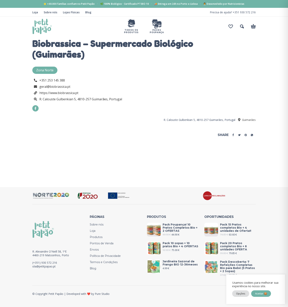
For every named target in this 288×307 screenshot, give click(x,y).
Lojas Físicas (71, 12)
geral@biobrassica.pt (54, 86)
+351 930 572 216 (244, 12)
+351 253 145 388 (52, 80)
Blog (88, 12)
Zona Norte (44, 70)
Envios (94, 249)
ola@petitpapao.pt (44, 266)
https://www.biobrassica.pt (58, 93)
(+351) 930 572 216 (44, 262)
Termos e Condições (104, 262)
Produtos (96, 237)
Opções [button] (240, 293)
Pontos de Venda (101, 243)
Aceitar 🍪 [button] (261, 293)
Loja (35, 12)
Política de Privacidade (105, 256)
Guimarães (248, 120)
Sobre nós (50, 12)
